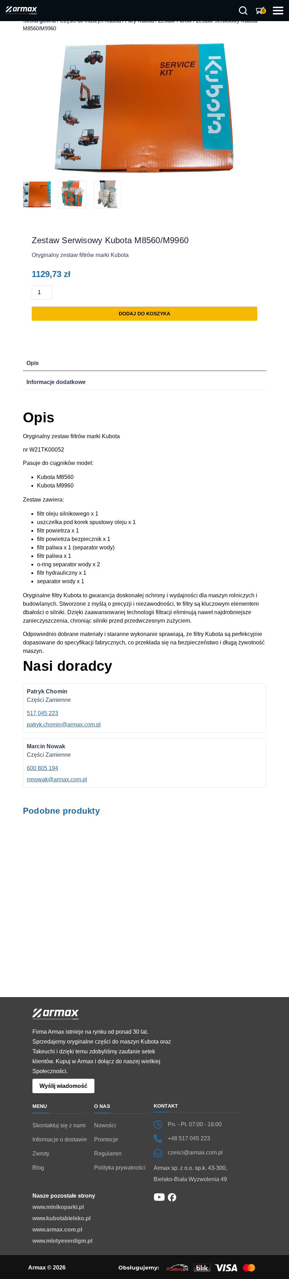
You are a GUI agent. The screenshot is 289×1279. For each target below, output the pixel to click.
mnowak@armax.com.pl (57, 779)
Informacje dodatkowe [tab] (56, 382)
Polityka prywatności (120, 1168)
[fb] (172, 1197)
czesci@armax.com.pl (195, 1152)
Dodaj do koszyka (144, 313)
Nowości (105, 1125)
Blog (38, 1168)
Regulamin (108, 1154)
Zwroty (40, 1154)
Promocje (106, 1139)
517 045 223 (42, 713)
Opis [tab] (32, 363)
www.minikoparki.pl (58, 1207)
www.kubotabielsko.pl (61, 1218)
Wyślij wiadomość (63, 1086)
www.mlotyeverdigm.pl (62, 1241)
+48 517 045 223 (189, 1138)
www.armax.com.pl (57, 1230)
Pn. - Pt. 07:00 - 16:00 (195, 1124)
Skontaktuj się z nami (59, 1125)
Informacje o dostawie (59, 1139)
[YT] (159, 1197)
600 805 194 (42, 768)
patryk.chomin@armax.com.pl (64, 724)
